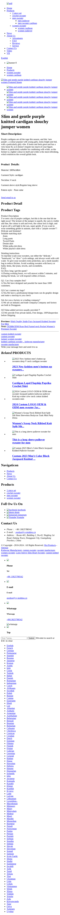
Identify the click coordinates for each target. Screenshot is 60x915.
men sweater (17, 18)
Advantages (17, 38)
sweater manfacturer (10, 344)
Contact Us (12, 48)
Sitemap (4, 548)
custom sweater (8, 336)
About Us (11, 36)
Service (15, 46)
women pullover (25, 31)
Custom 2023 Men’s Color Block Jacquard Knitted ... (31, 457)
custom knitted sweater (11, 334)
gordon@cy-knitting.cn (25, 532)
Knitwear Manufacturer (11, 550)
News (9, 33)
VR (8, 53)
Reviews (16, 43)
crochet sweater (19, 15)
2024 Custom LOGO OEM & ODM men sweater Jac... (29, 406)
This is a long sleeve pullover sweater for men (28, 441)
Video (9, 51)
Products (10, 10)
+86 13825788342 (15, 576)
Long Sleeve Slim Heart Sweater (30, 553)
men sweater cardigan (27, 23)
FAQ (14, 41)
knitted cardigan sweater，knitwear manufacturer (23, 341)
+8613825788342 (14, 619)
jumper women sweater (11, 339)
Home (9, 8)
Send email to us (8, 197)
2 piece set (16, 13)
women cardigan (25, 28)
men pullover (23, 21)
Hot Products (50, 545)
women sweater (19, 26)
